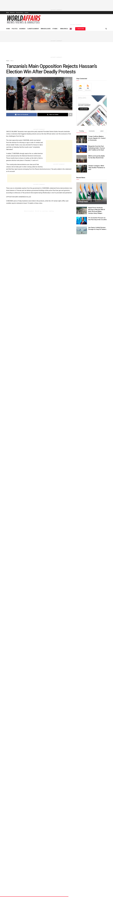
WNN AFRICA (64, 28)
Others (54, 28)
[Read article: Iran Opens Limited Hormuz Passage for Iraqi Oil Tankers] (81, 230)
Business (22, 28)
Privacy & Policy (19, 12)
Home (8, 28)
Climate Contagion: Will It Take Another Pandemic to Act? (96, 167)
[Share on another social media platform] (70, 114)
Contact (26, 12)
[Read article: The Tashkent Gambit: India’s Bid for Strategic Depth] (91, 193)
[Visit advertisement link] (91, 110)
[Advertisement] (56, 4)
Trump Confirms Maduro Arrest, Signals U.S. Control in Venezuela (96, 138)
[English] (71, 28)
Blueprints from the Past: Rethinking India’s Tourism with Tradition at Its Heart (96, 148)
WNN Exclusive (45, 28)
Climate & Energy (33, 28)
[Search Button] (106, 28)
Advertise (12, 12)
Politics (14, 28)
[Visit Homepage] (23, 19)
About (7, 12)
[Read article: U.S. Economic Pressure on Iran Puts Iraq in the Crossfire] (81, 220)
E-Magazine (80, 28)
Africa (12, 60)
